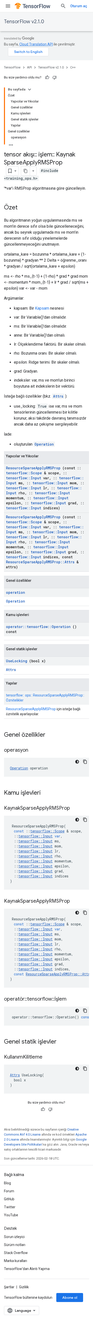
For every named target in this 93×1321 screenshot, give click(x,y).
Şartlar (9, 1287)
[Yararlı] (47, 77)
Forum (9, 1191)
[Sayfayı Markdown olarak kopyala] (25, 171)
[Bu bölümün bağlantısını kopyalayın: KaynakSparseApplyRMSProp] (76, 808)
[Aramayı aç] (63, 6)
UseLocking (16, 661)
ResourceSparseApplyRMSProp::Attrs (40, 562)
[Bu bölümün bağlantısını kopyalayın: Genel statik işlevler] (63, 1042)
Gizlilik (24, 1287)
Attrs (58, 396)
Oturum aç (78, 6)
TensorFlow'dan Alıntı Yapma (27, 1269)
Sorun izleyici (14, 1237)
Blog (7, 1183)
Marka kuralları (15, 1261)
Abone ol (69, 1297)
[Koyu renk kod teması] (77, 762)
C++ (73, 67)
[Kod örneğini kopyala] (85, 762)
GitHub (9, 1199)
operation (15, 592)
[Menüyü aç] (8, 6)
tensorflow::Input (23, 478)
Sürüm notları (14, 1245)
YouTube (11, 1215)
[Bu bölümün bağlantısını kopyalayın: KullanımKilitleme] (49, 1057)
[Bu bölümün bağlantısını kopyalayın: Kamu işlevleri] (47, 793)
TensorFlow (12, 67)
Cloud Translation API (36, 44)
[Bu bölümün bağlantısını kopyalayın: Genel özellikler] (52, 735)
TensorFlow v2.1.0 (24, 21)
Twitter (9, 1207)
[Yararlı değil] (54, 77)
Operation (44, 444)
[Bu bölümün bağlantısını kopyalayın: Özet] (23, 208)
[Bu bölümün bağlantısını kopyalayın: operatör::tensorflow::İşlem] (73, 999)
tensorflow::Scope (24, 473)
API (29, 67)
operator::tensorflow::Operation (38, 626)
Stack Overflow (16, 1253)
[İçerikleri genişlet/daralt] (29, 89)
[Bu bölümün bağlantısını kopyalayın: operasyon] (34, 750)
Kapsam (42, 308)
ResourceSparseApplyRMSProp (33, 468)
